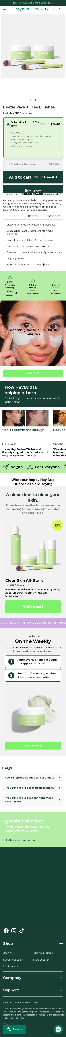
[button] (4, 9)
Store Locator (41, 959)
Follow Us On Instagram (20, 840)
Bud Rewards (11, 966)
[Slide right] (35, 99)
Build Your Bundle (43, 953)
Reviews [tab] (33, 216)
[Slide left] (30, 99)
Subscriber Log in (13, 959)
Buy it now (33, 190)
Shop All (8, 953)
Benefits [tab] (12, 216)
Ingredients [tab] (53, 216)
